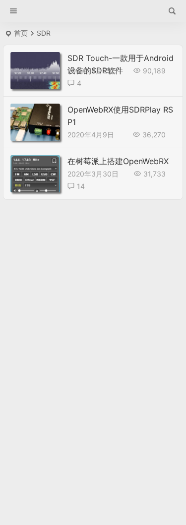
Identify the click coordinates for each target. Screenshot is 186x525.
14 (81, 186)
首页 (21, 33)
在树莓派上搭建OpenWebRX (118, 161)
